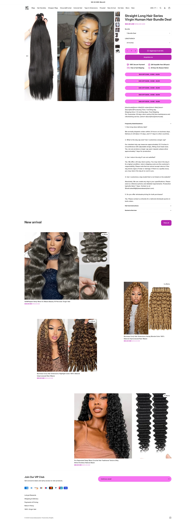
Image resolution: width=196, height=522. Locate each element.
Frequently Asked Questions (134, 123)
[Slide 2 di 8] (117, 19)
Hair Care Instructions (132, 206)
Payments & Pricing (31, 502)
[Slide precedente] (26, 56)
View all (166, 223)
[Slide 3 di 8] (117, 24)
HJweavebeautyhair (35, 518)
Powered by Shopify (47, 518)
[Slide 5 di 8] (117, 35)
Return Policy (29, 506)
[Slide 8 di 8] (117, 51)
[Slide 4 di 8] (117, 30)
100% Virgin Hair (30, 509)
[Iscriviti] (169, 479)
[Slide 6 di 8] (117, 40)
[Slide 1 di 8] (117, 14)
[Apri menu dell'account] (165, 8)
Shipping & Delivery (31, 499)
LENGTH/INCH (130, 38)
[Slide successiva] (112, 56)
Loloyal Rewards (30, 495)
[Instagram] (170, 517)
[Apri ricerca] (160, 8)
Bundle (127, 29)
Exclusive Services (131, 210)
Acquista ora (148, 57)
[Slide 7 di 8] (117, 46)
